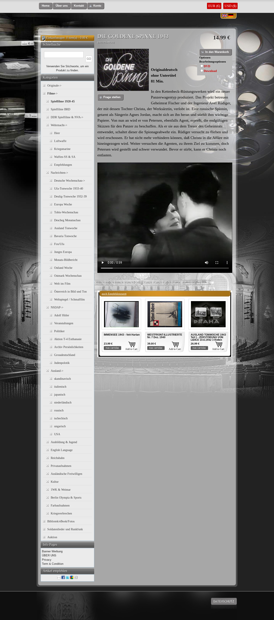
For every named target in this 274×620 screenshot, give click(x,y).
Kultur (55, 481)
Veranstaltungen (63, 323)
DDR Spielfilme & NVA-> (67, 117)
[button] (45, 6)
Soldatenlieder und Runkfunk (65, 529)
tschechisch (61, 418)
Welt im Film (62, 283)
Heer (57, 133)
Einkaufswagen (55, 37)
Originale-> (54, 85)
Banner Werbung (52, 551)
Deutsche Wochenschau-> (69, 180)
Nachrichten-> (59, 172)
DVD (207, 66)
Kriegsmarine (62, 149)
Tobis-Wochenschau (66, 212)
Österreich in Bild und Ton (70, 291)
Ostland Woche (63, 267)
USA (57, 434)
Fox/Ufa (59, 244)
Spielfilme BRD (60, 109)
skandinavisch (62, 378)
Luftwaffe (60, 141)
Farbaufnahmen (60, 505)
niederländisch (62, 402)
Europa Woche (63, 204)
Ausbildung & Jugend (64, 442)
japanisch (59, 394)
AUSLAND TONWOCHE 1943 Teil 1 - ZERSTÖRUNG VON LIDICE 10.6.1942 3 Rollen (208, 337)
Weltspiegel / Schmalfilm (69, 299)
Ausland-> (57, 370)
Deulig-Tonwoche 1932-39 (70, 196)
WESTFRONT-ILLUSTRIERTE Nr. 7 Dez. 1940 (164, 336)
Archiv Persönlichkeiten (68, 347)
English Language (62, 450)
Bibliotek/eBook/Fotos (60, 521)
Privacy (46, 559)
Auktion (52, 537)
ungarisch (60, 426)
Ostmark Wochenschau (68, 275)
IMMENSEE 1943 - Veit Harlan (122, 334)
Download (210, 71)
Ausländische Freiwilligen (66, 473)
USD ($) (230, 6)
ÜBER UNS (49, 555)
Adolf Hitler (61, 315)
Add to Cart (131, 349)
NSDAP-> (57, 307)
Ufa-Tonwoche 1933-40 (68, 188)
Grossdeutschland (64, 355)
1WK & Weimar (61, 489)
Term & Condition (52, 563)
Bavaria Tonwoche (65, 236)
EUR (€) (214, 6)
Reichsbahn (57, 458)
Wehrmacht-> (59, 125)
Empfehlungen (63, 164)
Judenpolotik (62, 363)
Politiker (59, 331)
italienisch (60, 386)
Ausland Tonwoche (65, 228)
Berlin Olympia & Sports (66, 497)
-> (52, 93)
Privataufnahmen (61, 466)
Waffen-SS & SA (64, 156)
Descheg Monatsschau (67, 220)
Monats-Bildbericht (65, 259)
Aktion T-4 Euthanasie (68, 339)
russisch (59, 410)
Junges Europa (63, 252)
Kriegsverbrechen (61, 513)
